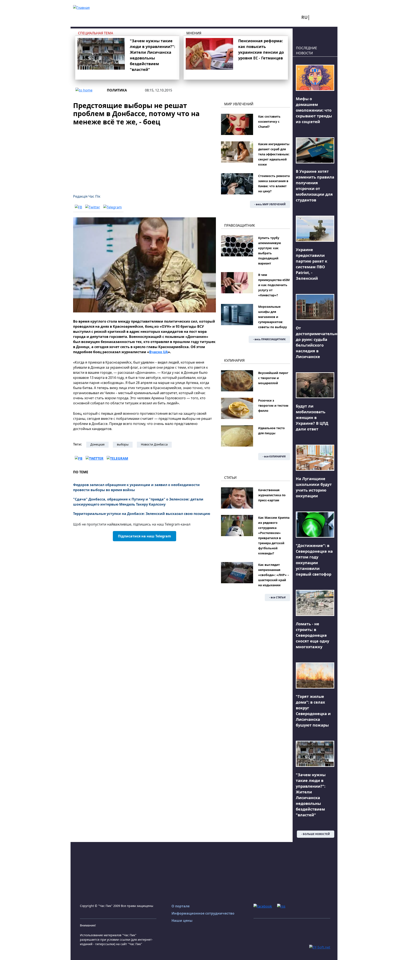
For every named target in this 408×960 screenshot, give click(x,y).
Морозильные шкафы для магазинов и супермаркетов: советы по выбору (272, 317)
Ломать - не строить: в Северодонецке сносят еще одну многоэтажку (312, 635)
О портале (180, 906)
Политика (117, 90)
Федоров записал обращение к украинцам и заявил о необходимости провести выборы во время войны (136, 487)
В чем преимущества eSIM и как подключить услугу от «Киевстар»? (274, 285)
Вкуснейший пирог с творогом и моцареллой (273, 378)
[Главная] (81, 7)
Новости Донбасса (154, 444)
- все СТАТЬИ (277, 597)
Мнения (193, 33)
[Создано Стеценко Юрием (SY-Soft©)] (319, 947)
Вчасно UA (158, 352)
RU (304, 17)
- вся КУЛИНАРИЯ (274, 456)
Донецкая (97, 444)
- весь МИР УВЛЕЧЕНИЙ (270, 204)
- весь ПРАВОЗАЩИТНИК (269, 339)
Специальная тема (95, 33)
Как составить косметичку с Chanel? (269, 121)
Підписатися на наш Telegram (144, 536)
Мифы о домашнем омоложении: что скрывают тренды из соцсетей (314, 110)
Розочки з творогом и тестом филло (273, 405)
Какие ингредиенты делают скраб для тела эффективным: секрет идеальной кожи (273, 154)
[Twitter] (92, 207)
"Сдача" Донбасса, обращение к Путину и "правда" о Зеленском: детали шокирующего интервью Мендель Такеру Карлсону (138, 502)
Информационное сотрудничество (202, 913)
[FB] (78, 207)
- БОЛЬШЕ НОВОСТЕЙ (315, 834)
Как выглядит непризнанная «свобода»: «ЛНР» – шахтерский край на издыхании (273, 575)
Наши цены (182, 920)
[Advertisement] (144, 157)
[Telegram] (112, 207)
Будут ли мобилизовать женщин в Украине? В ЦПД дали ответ (312, 417)
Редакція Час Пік (86, 196)
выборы (123, 444)
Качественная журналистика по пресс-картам (272, 495)
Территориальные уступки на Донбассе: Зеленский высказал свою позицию (141, 513)
